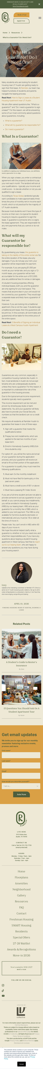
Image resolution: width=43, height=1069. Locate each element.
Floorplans (21, 877)
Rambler (24, 88)
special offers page (24, 1031)
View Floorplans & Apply (20, 6)
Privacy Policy (15, 1040)
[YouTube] (21, 996)
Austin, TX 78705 (21, 836)
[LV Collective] (21, 1012)
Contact (22, 913)
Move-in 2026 (21, 955)
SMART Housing (21, 925)
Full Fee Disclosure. (21, 1025)
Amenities (21, 883)
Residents (21, 931)
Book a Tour (22, 15)
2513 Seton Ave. (21, 834)
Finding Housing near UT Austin (16, 607)
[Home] (6, 18)
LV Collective (13, 1034)
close (39, 4)
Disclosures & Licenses (22, 1043)
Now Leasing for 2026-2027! (21, 968)
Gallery (21, 895)
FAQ (21, 907)
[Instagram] (21, 985)
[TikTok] (21, 990)
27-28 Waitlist (21, 943)
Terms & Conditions (23, 1036)
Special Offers (21, 937)
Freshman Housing (21, 919)
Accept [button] (21, 1064)
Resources (15, 33)
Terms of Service (28, 1040)
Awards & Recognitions (21, 949)
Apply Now (21, 21)
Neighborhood (22, 889)
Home (5, 33)
